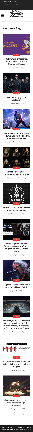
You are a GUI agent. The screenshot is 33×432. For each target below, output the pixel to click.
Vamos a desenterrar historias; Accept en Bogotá (16, 173)
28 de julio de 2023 (17, 255)
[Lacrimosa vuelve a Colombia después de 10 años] (16, 193)
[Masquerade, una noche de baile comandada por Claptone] (16, 386)
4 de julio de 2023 (17, 291)
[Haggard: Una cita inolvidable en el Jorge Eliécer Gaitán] (16, 270)
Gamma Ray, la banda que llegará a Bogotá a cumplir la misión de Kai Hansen (16, 136)
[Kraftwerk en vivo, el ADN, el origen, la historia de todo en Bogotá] (16, 347)
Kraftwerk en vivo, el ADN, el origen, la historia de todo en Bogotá (16, 364)
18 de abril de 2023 (17, 332)
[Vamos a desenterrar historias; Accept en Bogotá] (16, 157)
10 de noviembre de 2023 (17, 178)
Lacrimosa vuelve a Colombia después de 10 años (16, 209)
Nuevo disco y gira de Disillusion (16, 98)
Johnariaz (28, 429)
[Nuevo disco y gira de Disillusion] (16, 83)
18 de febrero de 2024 (17, 104)
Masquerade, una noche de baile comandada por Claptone (16, 402)
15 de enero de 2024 (17, 142)
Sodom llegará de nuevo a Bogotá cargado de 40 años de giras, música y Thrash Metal (16, 247)
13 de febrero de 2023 (17, 370)
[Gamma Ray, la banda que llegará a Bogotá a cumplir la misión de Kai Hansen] (16, 119)
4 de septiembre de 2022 (17, 409)
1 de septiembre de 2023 (17, 214)
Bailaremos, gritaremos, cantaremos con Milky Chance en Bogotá (16, 61)
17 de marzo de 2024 (17, 68)
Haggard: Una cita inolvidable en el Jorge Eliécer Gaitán (16, 285)
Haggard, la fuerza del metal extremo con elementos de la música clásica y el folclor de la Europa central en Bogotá (16, 324)
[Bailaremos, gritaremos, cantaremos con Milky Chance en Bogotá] (16, 44)
